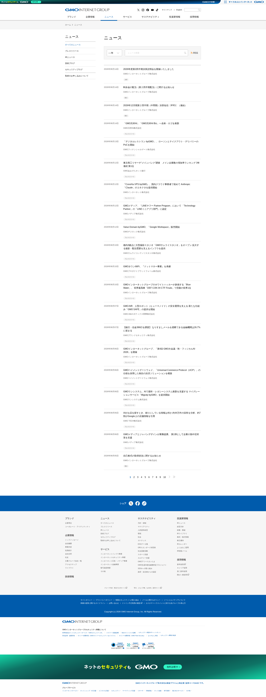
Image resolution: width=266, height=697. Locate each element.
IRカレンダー (182, 544)
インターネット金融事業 (127, 11)
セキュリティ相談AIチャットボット (150, 632)
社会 (139, 537)
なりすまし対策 (153, 635)
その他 (103, 571)
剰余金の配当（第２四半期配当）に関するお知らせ (148, 87)
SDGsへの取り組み (145, 568)
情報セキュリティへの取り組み (127, 600)
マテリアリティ (143, 527)
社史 (105, 11)
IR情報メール (182, 551)
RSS (195, 53)
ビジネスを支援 (104, 690)
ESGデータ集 (143, 544)
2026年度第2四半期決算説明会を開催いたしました (148, 69)
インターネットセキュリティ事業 (84, 11)
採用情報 (194, 17)
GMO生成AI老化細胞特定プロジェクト (152, 565)
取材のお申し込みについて (76, 76)
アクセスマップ (71, 564)
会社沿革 (68, 554)
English (179, 10)
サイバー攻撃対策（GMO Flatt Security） (132, 635)
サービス (127, 17)
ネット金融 (157, 690)
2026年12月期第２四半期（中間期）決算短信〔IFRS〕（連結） (155, 105)
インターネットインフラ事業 (111, 554)
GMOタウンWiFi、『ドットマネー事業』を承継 (147, 266)
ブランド (71, 17)
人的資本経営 (143, 530)
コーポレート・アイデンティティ (77, 527)
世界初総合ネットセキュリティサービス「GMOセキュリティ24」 (82, 632)
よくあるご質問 (183, 548)
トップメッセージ (71, 540)
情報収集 (149, 690)
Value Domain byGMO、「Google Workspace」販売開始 (151, 227)
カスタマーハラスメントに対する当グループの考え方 (166, 603)
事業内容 (68, 547)
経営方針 (180, 527)
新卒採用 (180, 564)
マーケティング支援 (128, 690)
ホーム (68, 25)
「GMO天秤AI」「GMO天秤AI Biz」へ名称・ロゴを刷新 (151, 123)
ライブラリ (69, 568)
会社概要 (68, 544)
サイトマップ (167, 10)
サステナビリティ (150, 17)
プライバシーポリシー (104, 600)
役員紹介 (68, 550)
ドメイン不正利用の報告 (131, 603)
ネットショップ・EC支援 (88, 690)
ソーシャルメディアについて (174, 600)
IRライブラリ (182, 534)
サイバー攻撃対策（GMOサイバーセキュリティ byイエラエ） (97, 635)
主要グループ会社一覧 (73, 561)
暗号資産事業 (106, 568)
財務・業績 (181, 530)
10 (164, 477)
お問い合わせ (114, 603)
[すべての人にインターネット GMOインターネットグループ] (246, 2)
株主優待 (180, 540)
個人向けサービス (177, 690)
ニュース (108, 17)
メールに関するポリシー (151, 600)
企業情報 (90, 17)
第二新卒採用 (74, 11)
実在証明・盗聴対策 (68, 635)
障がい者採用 (182, 575)
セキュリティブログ (125, 11)
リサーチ (140, 690)
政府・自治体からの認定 (147, 572)
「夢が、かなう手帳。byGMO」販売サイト (146, 588)
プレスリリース (72, 51)
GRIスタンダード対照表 (147, 548)
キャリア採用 (182, 568)
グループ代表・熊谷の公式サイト (114, 588)
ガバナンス (142, 540)
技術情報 (69, 576)
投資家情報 (174, 17)
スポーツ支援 (143, 554)
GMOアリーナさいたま (146, 561)
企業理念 (68, 523)
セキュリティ (115, 690)
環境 (139, 534)
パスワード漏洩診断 (112, 632)
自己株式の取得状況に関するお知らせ (142, 456)
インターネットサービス (70, 690)
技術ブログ (73, 11)
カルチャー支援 (143, 558)
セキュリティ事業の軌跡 (168, 635)
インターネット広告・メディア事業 (114, 561)
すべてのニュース (73, 45)
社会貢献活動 (143, 551)
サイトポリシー (86, 600)
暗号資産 (167, 690)
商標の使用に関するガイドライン (92, 603)
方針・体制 (142, 523)
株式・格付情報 (183, 537)
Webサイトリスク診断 (129, 632)
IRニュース (70, 57)
